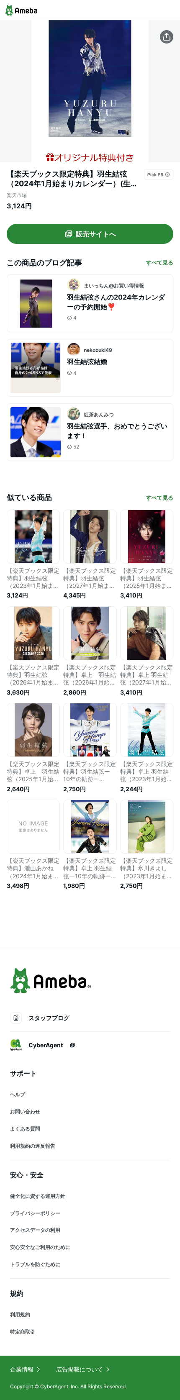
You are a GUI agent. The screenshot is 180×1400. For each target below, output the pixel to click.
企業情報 (21, 1369)
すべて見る (159, 262)
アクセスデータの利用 (35, 1230)
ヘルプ (17, 1094)
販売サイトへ (96, 234)
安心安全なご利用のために (40, 1247)
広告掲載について (79, 1369)
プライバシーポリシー (35, 1213)
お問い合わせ (25, 1111)
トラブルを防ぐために (35, 1264)
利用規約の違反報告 (32, 1146)
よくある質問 (25, 1129)
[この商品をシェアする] (166, 37)
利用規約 (20, 1314)
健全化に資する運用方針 (37, 1196)
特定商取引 (22, 1331)
